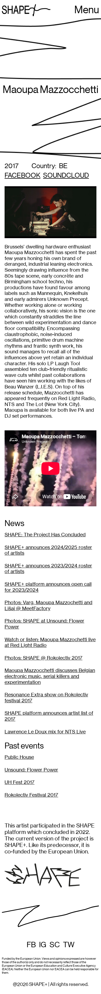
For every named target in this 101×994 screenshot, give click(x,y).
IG (42, 945)
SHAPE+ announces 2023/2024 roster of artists (48, 569)
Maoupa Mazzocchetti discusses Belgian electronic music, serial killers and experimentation (50, 676)
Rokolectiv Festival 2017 (31, 795)
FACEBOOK (22, 175)
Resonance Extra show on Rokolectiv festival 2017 (46, 698)
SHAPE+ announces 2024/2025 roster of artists (48, 550)
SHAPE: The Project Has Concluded (45, 534)
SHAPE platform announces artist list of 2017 (49, 716)
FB (31, 945)
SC (55, 945)
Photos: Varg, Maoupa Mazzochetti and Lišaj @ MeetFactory (48, 605)
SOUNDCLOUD (66, 175)
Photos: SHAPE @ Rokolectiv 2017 (43, 658)
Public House (19, 757)
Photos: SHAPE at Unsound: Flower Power (44, 624)
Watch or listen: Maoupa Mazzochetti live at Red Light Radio (50, 642)
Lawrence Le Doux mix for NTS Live (45, 732)
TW (69, 945)
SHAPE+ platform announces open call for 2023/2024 (48, 587)
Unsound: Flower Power (31, 770)
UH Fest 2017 (19, 782)
